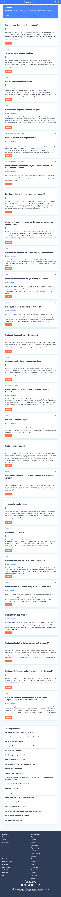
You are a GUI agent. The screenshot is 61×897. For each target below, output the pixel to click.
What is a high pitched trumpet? (13, 820)
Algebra (33, 837)
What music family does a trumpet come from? (23, 361)
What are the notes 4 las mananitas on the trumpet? (25, 560)
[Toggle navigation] (2, 2)
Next (56, 722)
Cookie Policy (34, 875)
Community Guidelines (7, 861)
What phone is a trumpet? (15, 532)
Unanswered (5, 842)
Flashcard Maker (6, 867)
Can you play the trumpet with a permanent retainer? (19, 746)
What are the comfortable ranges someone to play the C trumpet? (23, 811)
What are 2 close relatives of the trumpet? (21, 335)
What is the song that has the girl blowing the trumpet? (27, 279)
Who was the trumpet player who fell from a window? (19, 797)
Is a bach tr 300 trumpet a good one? (19, 53)
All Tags (4, 839)
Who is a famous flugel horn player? (19, 81)
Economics (33, 856)
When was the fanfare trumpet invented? (21, 137)
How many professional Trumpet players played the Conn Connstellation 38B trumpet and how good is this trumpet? (29, 778)
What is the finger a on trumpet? (13, 750)
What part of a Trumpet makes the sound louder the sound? (29, 671)
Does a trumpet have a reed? (13, 793)
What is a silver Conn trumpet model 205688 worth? (19, 732)
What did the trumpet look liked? (18, 615)
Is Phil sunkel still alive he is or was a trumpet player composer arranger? (30, 477)
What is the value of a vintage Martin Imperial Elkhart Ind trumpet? (28, 390)
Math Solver (5, 872)
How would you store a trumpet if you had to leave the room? (22, 737)
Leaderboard (5, 837)
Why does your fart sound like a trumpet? (21, 25)
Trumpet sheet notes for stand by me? (15, 806)
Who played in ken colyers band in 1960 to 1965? (24, 307)
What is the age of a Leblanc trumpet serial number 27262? (28, 587)
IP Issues (33, 878)
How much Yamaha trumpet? (16, 419)
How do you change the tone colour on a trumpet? (25, 194)
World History (34, 845)
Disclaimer (33, 872)
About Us (33, 861)
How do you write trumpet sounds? (14, 773)
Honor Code (5, 864)
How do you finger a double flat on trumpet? (17, 784)
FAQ (3, 875)
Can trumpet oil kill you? (11, 788)
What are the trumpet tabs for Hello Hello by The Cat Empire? (29, 252)
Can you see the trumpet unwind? (14, 768)
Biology (33, 842)
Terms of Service (35, 867)
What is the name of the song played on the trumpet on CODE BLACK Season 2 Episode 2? (29, 167)
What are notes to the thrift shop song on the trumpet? (27, 643)
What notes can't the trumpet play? (14, 741)
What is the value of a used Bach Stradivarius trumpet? (20, 764)
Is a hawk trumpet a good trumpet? (14, 802)
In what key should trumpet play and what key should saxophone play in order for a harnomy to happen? (26, 698)
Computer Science (35, 853)
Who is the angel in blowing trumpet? (15, 759)
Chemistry (33, 839)
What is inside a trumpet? (15, 446)
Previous (6, 722)
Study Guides (5, 870)
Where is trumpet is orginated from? (15, 755)
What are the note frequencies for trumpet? (17, 815)
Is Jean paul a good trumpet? (16, 504)
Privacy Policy (34, 870)
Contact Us (33, 864)
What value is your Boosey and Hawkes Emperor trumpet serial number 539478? (30, 223)
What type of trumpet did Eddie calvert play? (22, 109)
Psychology (33, 850)
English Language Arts (36, 848)
